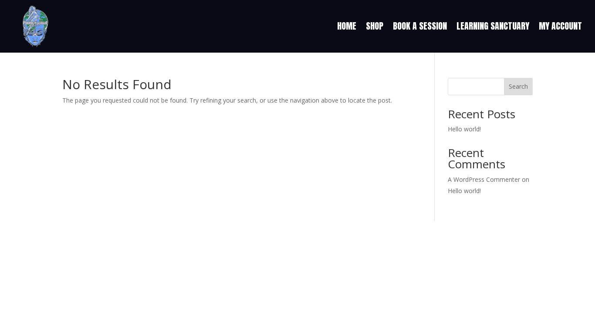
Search (518, 86)
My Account (560, 26)
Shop (374, 26)
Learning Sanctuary (492, 26)
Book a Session (420, 26)
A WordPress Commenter (484, 179)
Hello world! (464, 129)
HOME (346, 26)
